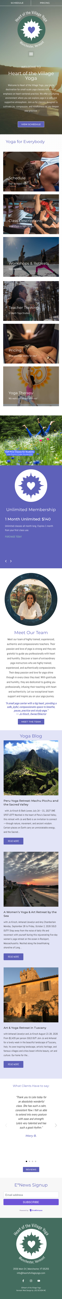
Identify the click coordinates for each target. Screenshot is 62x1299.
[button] (31, 54)
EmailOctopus (37, 1210)
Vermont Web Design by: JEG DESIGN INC (31, 1290)
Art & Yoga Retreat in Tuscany (25, 1027)
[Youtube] (38, 1280)
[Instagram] (31, 1280)
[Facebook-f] (23, 1280)
